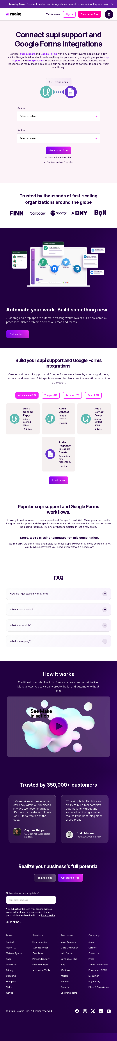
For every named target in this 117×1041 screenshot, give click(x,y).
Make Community (69, 947)
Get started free (89, 14)
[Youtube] (109, 1011)
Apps (8, 959)
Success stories (40, 947)
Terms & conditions (98, 964)
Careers (93, 947)
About (91, 942)
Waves (9, 992)
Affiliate (64, 976)
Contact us (94, 953)
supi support (27, 53)
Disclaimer (94, 976)
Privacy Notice (48, 915)
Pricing (9, 970)
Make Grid (11, 964)
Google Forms (49, 53)
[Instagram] (85, 1011)
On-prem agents (69, 992)
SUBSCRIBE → (14, 922)
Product (10, 942)
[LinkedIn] (101, 1011)
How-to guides (39, 942)
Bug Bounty (94, 981)
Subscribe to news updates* (22, 893)
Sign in (69, 14)
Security (65, 987)
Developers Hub (69, 959)
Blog (63, 964)
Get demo (11, 976)
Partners (65, 981)
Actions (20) (72, 395)
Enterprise (11, 981)
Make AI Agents (14, 953)
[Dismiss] (112, 4)
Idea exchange (40, 964)
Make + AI (11, 947)
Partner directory (41, 959)
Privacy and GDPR (98, 970)
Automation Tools (41, 970)
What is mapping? (20, 641)
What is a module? (21, 625)
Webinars (65, 970)
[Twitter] (93, 1011)
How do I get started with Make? (29, 593)
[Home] (13, 14)
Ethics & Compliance (99, 987)
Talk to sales (53, 14)
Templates (37, 953)
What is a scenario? (21, 609)
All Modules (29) (27, 395)
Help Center (67, 953)
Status (9, 987)
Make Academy (68, 942)
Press (91, 959)
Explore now (100, 4)
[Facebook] (77, 1011)
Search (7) (93, 395)
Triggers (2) (50, 395)
